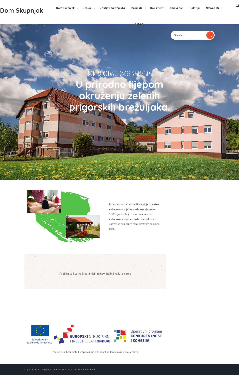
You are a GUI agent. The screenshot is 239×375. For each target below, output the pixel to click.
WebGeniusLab (65, 369)
